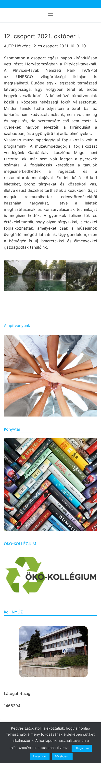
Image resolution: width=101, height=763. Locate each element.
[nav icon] (50, 15)
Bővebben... (62, 756)
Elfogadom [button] (82, 748)
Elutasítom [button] (40, 756)
